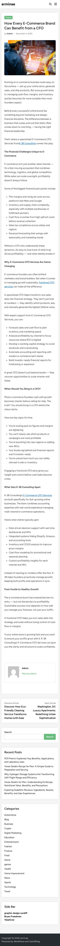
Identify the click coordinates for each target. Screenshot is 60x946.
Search (8, 732)
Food (6, 855)
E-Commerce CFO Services (37, 495)
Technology (10, 886)
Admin (10, 33)
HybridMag (34, 941)
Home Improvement (14, 873)
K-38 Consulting (27, 143)
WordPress (19, 941)
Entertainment (11, 842)
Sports (7, 882)
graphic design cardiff (15, 913)
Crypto (7, 828)
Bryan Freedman (12, 916)
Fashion (8, 846)
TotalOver (9, 919)
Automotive (10, 815)
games (7, 864)
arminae (8, 4)
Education (9, 837)
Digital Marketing (12, 833)
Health (7, 869)
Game (7, 860)
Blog (6, 819)
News (7, 878)
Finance (8, 18)
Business (8, 824)
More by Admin (29, 673)
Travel (7, 891)
